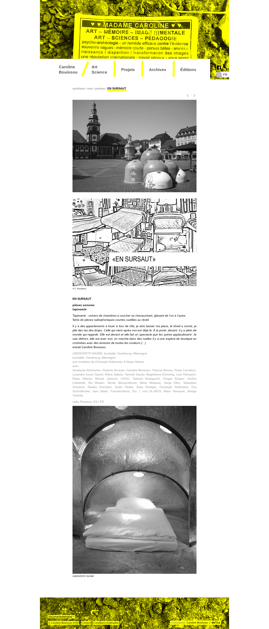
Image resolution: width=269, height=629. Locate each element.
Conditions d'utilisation (106, 622)
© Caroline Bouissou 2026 (63, 622)
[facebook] (219, 67)
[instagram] (219, 61)
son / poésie (96, 88)
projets (128, 69)
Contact (86, 622)
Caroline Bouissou (68, 69)
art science (99, 69)
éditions (188, 69)
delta (216, 622)
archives (157, 69)
